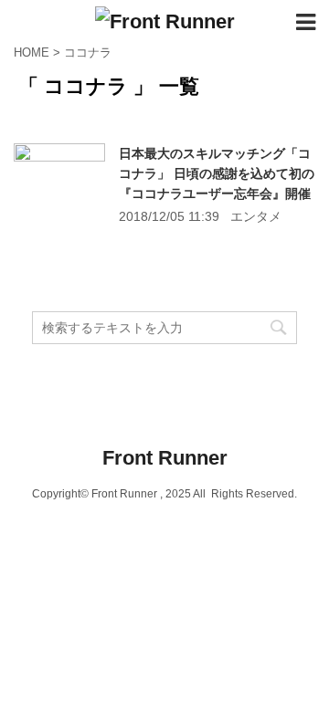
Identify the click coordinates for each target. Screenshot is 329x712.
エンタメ (255, 216)
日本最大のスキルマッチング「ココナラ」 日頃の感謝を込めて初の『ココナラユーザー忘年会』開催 (216, 173)
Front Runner (165, 457)
